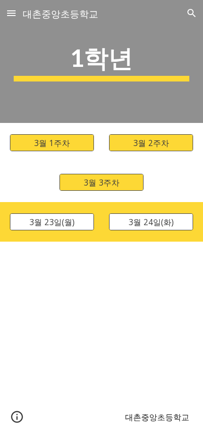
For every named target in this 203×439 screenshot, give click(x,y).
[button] (11, 13)
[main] (102, 61)
